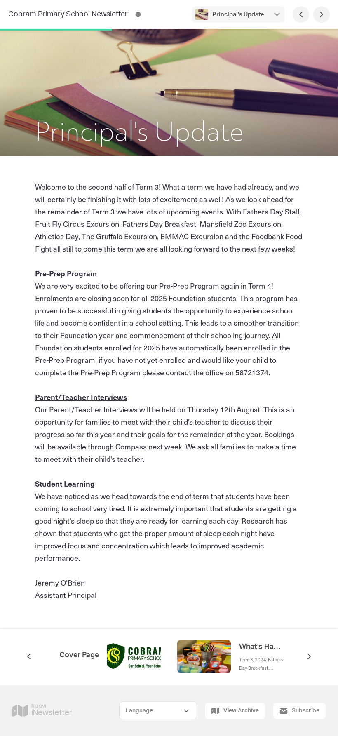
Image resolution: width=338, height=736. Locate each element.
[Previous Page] (301, 14)
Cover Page (79, 655)
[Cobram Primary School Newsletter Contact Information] (138, 14)
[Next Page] (321, 14)
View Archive (241, 711)
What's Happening (261, 647)
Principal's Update (238, 15)
